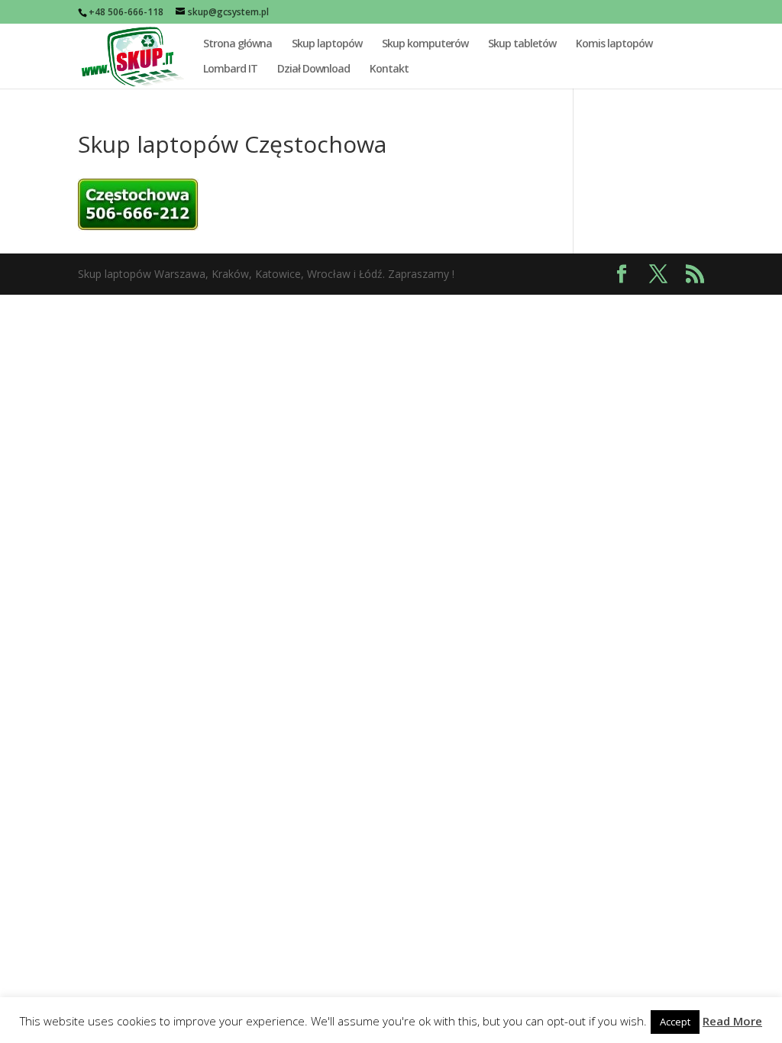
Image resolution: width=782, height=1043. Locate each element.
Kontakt (389, 69)
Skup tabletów (522, 44)
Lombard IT (230, 69)
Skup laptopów (327, 44)
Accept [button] (675, 1021)
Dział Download (313, 69)
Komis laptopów (614, 44)
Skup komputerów (425, 44)
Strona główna (237, 44)
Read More (732, 1020)
